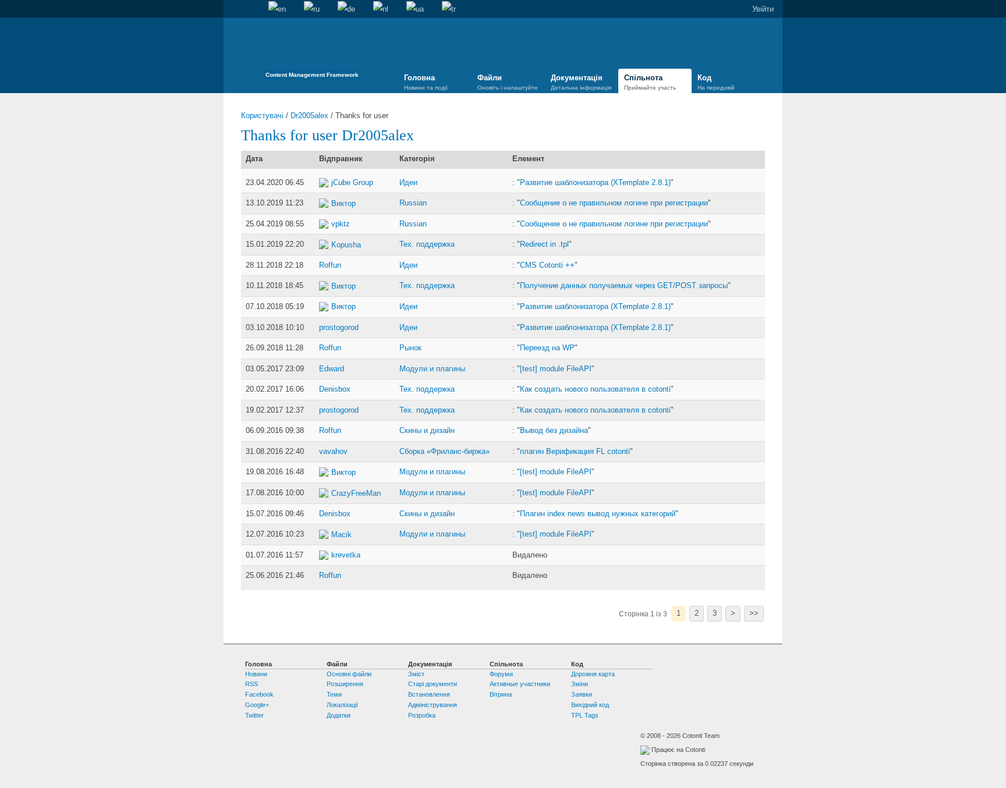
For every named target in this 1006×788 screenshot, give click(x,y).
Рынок (410, 347)
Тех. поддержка (427, 244)
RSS (251, 683)
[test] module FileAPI (555, 368)
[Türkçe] (449, 9)
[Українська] (415, 9)
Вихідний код (590, 704)
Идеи (408, 182)
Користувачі (262, 115)
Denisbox (334, 389)
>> (754, 613)
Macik (341, 534)
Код (716, 82)
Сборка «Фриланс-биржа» (444, 451)
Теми (334, 694)
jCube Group (352, 182)
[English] (277, 9)
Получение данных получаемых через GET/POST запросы (624, 285)
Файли (507, 82)
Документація (581, 82)
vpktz (340, 223)
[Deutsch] (346, 9)
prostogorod (339, 327)
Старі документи (432, 683)
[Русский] (311, 9)
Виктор (343, 203)
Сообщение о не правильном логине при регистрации (614, 202)
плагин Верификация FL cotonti (575, 451)
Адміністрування (432, 704)
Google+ (257, 704)
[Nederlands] (380, 9)
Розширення (345, 683)
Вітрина (501, 694)
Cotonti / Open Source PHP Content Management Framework (312, 52)
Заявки (581, 694)
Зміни (579, 683)
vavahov (333, 451)
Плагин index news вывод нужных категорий (597, 513)
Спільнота (650, 82)
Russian (413, 202)
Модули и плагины (432, 368)
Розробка (421, 715)
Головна (232, 9)
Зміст (416, 673)
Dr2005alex (309, 115)
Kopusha (346, 244)
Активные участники (520, 683)
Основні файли (349, 673)
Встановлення (429, 694)
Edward (331, 368)
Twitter (254, 715)
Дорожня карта (593, 673)
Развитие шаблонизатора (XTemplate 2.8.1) (595, 182)
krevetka (345, 555)
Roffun (330, 265)
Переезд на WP (547, 347)
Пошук (250, 9)
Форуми (501, 673)
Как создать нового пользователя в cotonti (595, 389)
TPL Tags (584, 715)
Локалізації (342, 704)
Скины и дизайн (427, 430)
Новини (256, 673)
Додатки (338, 715)
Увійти (763, 9)
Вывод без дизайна (554, 430)
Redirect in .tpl (544, 244)
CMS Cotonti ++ (547, 265)
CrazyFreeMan (356, 493)
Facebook (259, 694)
